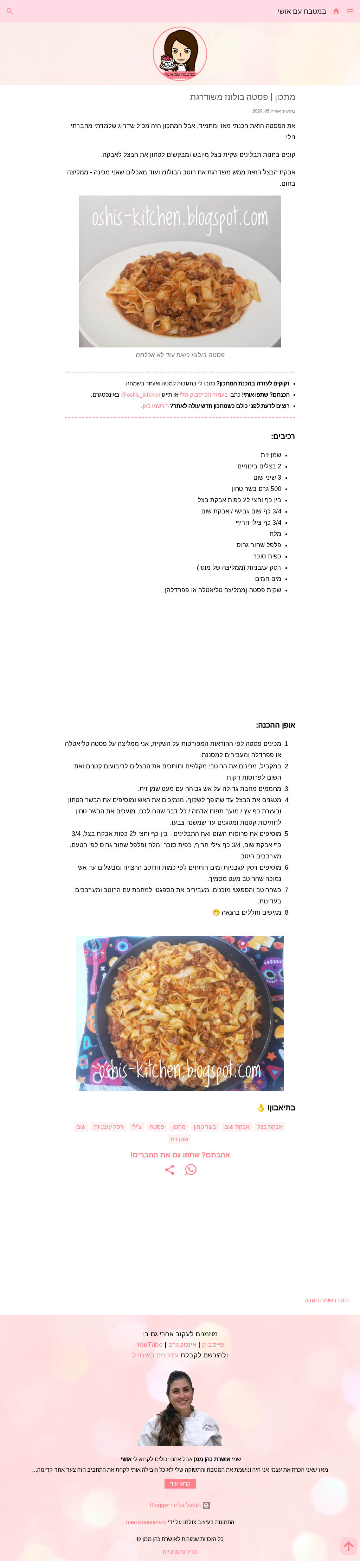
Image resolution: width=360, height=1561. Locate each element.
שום (81, 1127)
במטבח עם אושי (302, 11)
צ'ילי (136, 1127)
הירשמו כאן (156, 406)
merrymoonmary (146, 1522)
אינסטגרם (182, 1344)
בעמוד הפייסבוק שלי (203, 395)
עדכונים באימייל (155, 1355)
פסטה (157, 1127)
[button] (169, 1169)
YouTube (149, 1344)
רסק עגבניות (108, 1127)
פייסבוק (213, 1344)
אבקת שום (236, 1127)
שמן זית (179, 1139)
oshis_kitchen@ (140, 395)
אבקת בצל (269, 1127)
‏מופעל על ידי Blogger (176, 1505)
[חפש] (10, 11)
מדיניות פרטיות (180, 1552)
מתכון (179, 1127)
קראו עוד (180, 1484)
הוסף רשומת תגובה (327, 1300)
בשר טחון (205, 1127)
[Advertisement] (180, 657)
